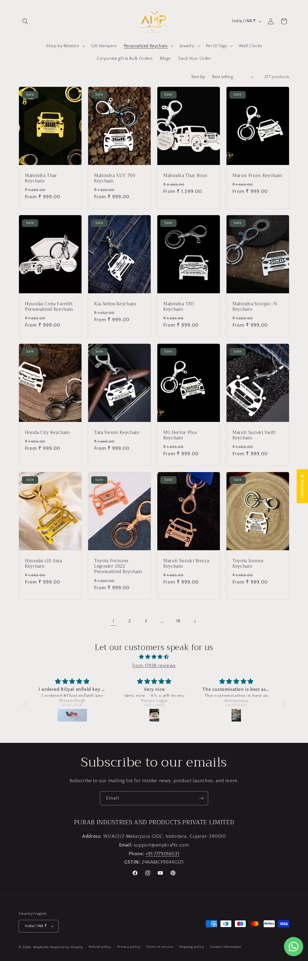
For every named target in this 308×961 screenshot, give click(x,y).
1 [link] (113, 621)
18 (178, 621)
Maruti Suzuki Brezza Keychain (186, 563)
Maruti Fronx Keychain (257, 175)
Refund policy (100, 947)
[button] (25, 21)
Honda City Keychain (47, 432)
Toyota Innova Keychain (248, 563)
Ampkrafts (41, 947)
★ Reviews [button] (302, 486)
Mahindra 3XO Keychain (178, 306)
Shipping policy (191, 947)
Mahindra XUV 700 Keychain (114, 178)
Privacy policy (128, 947)
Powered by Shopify (66, 947)
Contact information (225, 947)
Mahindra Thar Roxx (185, 175)
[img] (154, 656)
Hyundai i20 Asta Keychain (43, 563)
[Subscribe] (201, 798)
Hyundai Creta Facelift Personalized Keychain (49, 306)
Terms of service (159, 947)
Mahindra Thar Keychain (41, 178)
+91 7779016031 (162, 853)
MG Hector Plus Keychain (180, 435)
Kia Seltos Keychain (115, 304)
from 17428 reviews (154, 665)
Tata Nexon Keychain (117, 432)
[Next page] (194, 621)
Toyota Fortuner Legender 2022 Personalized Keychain (118, 566)
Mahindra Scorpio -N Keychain (255, 306)
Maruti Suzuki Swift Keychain (254, 435)
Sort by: (198, 77)
